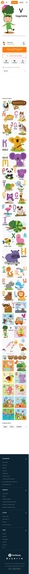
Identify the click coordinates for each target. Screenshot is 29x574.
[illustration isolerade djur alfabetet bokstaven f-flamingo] (20, 247)
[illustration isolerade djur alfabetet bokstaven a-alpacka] (7, 303)
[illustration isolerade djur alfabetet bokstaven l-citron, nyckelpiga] (8, 494)
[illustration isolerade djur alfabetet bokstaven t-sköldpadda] (8, 222)
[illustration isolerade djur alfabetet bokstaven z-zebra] (8, 234)
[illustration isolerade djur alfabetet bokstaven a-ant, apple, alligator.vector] (8, 555)
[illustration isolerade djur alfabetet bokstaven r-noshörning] (8, 359)
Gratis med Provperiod (14, 49)
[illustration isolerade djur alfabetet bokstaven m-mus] (14, 184)
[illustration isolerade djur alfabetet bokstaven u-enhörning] (8, 347)
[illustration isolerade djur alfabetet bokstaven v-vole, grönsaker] (8, 432)
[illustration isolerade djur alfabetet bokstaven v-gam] (6, 105)
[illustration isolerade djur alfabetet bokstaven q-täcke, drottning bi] (8, 531)
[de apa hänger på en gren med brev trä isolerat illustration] (9, 116)
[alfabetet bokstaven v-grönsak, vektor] (20, 419)
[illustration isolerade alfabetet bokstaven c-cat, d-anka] (8, 470)
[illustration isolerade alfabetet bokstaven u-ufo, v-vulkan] (8, 406)
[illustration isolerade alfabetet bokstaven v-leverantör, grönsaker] (4, 457)
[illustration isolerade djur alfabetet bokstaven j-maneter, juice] (8, 519)
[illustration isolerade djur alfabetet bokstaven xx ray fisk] (8, 288)
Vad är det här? (17, 67)
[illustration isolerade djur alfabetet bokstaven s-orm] (8, 335)
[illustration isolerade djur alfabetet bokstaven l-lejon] (8, 383)
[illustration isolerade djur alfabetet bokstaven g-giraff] (8, 247)
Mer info (6, 71)
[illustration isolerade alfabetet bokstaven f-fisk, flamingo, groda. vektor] (8, 568)
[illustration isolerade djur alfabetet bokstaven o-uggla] (20, 234)
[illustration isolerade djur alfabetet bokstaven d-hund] (9, 259)
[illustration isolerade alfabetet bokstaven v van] (8, 418)
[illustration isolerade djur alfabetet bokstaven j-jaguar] (20, 139)
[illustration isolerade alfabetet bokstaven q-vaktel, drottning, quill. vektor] (8, 543)
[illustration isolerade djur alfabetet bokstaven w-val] (8, 371)
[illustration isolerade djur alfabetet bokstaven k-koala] (14, 168)
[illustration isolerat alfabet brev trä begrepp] (11, 462)
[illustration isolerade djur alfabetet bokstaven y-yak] (8, 394)
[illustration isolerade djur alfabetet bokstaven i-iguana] (14, 273)
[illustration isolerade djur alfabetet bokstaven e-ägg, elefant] (8, 507)
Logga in (21, 2)
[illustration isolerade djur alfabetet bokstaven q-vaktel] (8, 153)
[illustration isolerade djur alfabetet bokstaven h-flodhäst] (14, 319)
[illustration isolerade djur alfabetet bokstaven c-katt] (8, 138)
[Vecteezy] (2, 2)
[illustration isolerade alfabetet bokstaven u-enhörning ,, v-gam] (14, 447)
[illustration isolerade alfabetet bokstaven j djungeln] (8, 482)
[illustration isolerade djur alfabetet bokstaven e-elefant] (8, 210)
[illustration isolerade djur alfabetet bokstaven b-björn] (20, 371)
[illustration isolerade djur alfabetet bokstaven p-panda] (8, 198)
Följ (24, 44)
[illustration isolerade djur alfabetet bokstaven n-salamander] (8, 127)
